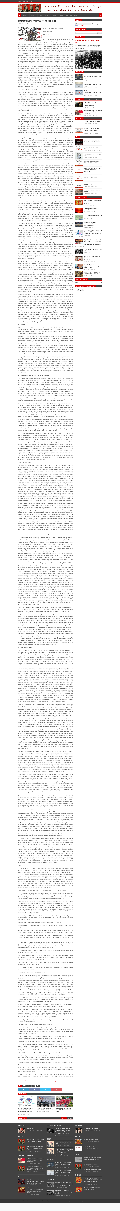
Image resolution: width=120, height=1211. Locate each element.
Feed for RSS (99, 1)
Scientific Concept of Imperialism (92, 121)
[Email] (23, 1089)
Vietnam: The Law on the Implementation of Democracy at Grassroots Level (92, 266)
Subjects (25, 15)
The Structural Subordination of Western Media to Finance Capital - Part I (92, 76)
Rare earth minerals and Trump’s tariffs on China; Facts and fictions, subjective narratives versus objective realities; (26, 1111)
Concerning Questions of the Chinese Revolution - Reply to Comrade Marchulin (91, 104)
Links (75, 15)
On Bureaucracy (30, 1128)
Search (27, 1)
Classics (33, 15)
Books (24, 1)
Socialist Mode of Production (91, 176)
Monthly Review (27, 1085)
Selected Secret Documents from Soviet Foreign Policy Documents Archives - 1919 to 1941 (92, 258)
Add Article (69, 15)
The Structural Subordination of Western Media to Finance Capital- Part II (92, 84)
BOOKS (40, 15)
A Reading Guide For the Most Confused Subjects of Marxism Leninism (91, 130)
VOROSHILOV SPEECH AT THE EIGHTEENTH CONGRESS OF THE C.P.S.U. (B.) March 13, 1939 (64, 1184)
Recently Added (76, 1)
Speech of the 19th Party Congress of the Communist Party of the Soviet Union (93, 112)
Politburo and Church (89, 1146)
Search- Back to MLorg (50, 15)
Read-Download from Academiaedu (94, 1201)
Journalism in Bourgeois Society (92, 140)
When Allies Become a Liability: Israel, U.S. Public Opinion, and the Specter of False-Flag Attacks (35, 1181)
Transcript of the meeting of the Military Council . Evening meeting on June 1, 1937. (63, 1192)
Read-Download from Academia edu (88, 1)
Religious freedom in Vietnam (91, 1139)
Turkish (31, 1)
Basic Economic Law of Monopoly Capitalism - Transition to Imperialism (92, 169)
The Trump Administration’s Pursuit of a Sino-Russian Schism (45, 1109)
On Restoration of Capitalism (91, 1128)
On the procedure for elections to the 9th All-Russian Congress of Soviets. (35, 1148)
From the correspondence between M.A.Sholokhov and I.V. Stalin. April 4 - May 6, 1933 (93, 202)
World (38, 1085)
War (34, 1085)
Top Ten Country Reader (73, 1201)
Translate (81, 26)
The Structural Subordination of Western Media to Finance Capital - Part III (92, 92)
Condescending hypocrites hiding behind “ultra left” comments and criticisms (64, 1110)
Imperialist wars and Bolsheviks (92, 161)
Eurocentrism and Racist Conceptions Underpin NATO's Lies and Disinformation (92, 224)
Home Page (20, 1)
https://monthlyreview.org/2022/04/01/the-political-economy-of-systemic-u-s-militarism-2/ (44, 1081)
